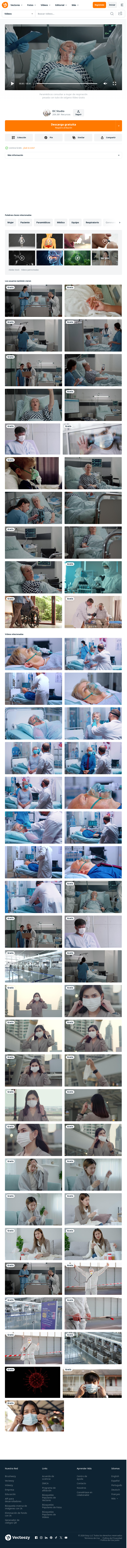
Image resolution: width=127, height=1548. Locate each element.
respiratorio (92, 221)
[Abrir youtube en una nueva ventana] (66, 1536)
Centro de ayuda (80, 1476)
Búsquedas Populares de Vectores (48, 1496)
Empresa (9, 1488)
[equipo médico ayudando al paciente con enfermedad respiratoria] (93, 507)
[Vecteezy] (5, 5)
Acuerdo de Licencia (47, 1476)
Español (113, 1479)
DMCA (45, 1481)
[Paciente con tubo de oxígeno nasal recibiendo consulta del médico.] (33, 299)
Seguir (78, 114)
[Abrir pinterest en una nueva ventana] (51, 1536)
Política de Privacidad (110, 1536)
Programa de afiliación (48, 1488)
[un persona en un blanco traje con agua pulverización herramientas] (93, 1277)
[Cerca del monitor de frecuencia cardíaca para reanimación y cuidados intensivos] (33, 541)
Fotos (30, 5)
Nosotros (80, 1486)
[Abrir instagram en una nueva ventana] (41, 1536)
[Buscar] (112, 13)
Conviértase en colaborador (83, 1492)
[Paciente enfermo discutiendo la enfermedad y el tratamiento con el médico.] (93, 334)
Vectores (15, 5)
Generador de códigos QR (12, 1520)
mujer (10, 221)
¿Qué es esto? (29, 148)
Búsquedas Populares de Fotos (48, 1506)
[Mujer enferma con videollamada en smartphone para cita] (93, 369)
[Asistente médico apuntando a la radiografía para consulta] (33, 507)
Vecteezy (9, 1479)
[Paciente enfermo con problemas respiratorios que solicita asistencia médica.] (33, 404)
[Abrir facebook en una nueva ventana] (36, 1536)
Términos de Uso (90, 1536)
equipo (75, 221)
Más (74, 5)
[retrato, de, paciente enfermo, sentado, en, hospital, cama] (93, 472)
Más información (15, 154)
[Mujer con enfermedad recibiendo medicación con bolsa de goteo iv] (93, 541)
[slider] (67, 83)
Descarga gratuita (63, 126)
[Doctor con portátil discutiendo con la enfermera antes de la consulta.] (33, 369)
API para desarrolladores (13, 1498)
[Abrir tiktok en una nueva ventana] (56, 1536)
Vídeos (44, 5)
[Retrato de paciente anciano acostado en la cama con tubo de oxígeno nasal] (33, 576)
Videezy (9, 1483)
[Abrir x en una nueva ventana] (61, 1536)
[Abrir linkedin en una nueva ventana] (46, 1536)
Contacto (80, 1481)
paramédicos (43, 221)
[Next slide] (115, 221)
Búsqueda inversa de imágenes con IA (15, 1505)
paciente (25, 221)
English (113, 1474)
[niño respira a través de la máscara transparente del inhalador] (33, 472)
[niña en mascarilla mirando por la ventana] (92, 437)
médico (61, 221)
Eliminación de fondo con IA (12, 1513)
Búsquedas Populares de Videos (48, 1516)
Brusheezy (10, 1474)
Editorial (59, 5)
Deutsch (113, 1488)
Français (113, 1492)
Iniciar (112, 5)
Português (114, 1483)
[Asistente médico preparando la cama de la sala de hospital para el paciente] (33, 334)
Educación (10, 1492)
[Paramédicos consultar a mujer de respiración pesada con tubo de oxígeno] (93, 896)
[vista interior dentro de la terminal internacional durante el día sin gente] (33, 965)
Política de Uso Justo (107, 1538)
